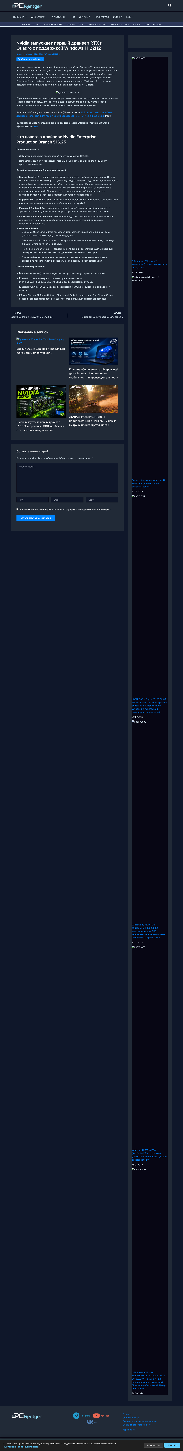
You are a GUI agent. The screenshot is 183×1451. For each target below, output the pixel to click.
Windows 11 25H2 (75, 24)
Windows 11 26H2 (120, 24)
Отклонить (153, 1445)
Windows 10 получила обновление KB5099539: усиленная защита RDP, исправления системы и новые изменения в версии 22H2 (148, 931)
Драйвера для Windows (30, 59)
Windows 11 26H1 (98, 24)
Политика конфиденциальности (140, 1421)
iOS (147, 24)
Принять (172, 1445)
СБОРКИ (117, 17)
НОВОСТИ (18, 17)
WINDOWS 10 (38, 17)
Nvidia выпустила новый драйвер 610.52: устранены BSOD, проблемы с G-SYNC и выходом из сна (40, 426)
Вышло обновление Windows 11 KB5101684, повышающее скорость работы (148, 483)
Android (137, 24)
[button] (170, 5)
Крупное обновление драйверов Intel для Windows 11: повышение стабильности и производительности (93, 373)
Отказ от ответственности (137, 1424)
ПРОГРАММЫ (102, 17)
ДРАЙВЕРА (84, 17)
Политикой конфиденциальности (21, 1446)
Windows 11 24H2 (53, 24)
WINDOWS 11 (58, 17)
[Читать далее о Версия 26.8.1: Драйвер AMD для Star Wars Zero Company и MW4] (41, 341)
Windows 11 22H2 (31, 24)
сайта (35, 126)
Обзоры (157, 24)
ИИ (73, 17)
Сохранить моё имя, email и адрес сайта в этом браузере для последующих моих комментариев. (65, 509)
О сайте (127, 1414)
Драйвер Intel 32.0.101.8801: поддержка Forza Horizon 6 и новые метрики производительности (92, 421)
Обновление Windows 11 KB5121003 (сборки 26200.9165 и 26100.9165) (149, 264)
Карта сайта (129, 1429)
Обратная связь (131, 1417)
